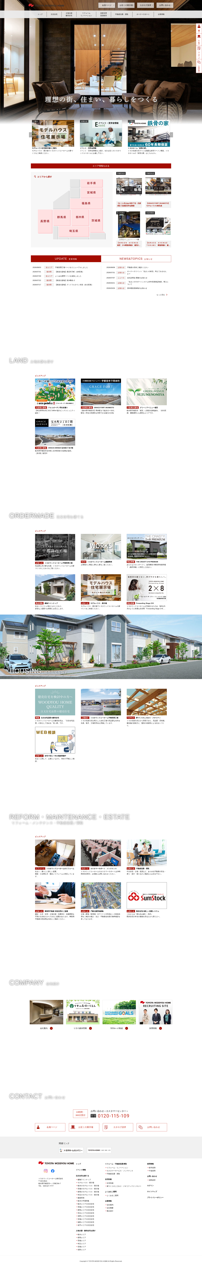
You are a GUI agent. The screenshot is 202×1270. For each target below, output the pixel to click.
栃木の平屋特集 (83, 1201)
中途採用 (152, 1171)
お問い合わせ (165, 5)
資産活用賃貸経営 (103, 14)
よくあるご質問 (111, 1192)
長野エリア (82, 1249)
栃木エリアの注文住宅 (86, 1204)
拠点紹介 (110, 1211)
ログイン (150, 1185)
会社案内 (110, 1205)
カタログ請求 (145, 5)
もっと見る (161, 295)
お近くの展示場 (126, 5)
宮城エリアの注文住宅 (86, 1219)
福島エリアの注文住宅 (86, 1222)
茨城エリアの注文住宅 (86, 1207)
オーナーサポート (143, 14)
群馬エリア (82, 1237)
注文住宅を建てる (82, 1176)
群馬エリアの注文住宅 (86, 1210)
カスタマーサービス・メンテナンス (120, 1171)
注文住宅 (54, 14)
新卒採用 (152, 1167)
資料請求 (152, 1180)
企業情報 (161, 14)
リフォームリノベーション (86, 14)
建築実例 (81, 1198)
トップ (40, 14)
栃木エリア (82, 1234)
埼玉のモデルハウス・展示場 (88, 1195)
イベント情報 (81, 1170)
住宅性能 (110, 1183)
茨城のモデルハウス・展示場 (88, 1189)
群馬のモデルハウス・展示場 (88, 1192)
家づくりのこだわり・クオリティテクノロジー (124, 1186)
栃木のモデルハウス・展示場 (88, 1185)
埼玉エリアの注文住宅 (86, 1213)
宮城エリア (82, 1246)
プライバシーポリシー (155, 1197)
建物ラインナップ (84, 1179)
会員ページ (106, 5)
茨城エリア (82, 1240)
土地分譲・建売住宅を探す (86, 1231)
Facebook (53, 1171)
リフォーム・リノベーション (117, 1167)
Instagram (46, 1171)
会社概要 (110, 1208)
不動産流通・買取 (121, 14)
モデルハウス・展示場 (86, 1182)
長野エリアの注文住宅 (86, 1216)
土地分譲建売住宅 (69, 14)
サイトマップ (152, 1191)
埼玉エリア (82, 1243)
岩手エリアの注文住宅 (86, 1225)
